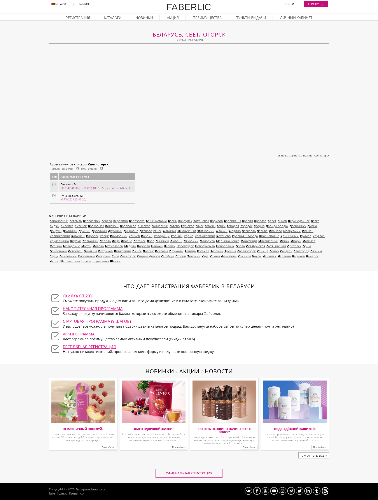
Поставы (161, 251)
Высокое (144, 226)
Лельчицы (90, 241)
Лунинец (162, 241)
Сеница (262, 251)
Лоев (150, 241)
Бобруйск (185, 221)
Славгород (301, 251)
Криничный (289, 236)
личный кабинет (296, 17)
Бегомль (76, 221)
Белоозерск (91, 221)
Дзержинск (298, 226)
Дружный (115, 231)
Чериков (298, 256)
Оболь (240, 246)
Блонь (172, 221)
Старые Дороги (148, 256)
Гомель (210, 226)
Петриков (105, 251)
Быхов (282, 221)
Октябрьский (276, 246)
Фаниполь (228, 256)
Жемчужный (186, 231)
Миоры (295, 241)
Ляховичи (191, 241)
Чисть (54, 261)
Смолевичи (86, 256)
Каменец (78, 236)
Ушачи (215, 256)
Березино (120, 221)
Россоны (216, 251)
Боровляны (232, 221)
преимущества (207, 17)
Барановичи (59, 221)
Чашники (269, 256)
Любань (176, 241)
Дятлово (146, 231)
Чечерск (312, 256)
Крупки (75, 241)
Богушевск (201, 221)
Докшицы (70, 231)
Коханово (223, 236)
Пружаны (176, 251)
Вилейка (67, 226)
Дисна (312, 226)
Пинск (137, 251)
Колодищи (162, 236)
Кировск (92, 236)
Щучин (115, 261)
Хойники (244, 256)
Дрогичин (99, 231)
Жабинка (169, 231)
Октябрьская (255, 246)
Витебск (81, 226)
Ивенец (307, 231)
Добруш (55, 231)
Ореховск (294, 246)
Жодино (235, 231)
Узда (205, 256)
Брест (272, 221)
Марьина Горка (227, 241)
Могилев (309, 241)
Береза (107, 221)
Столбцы (167, 256)
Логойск (139, 241)
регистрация (78, 17)
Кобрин (146, 236)
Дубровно (131, 231)
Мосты (86, 246)
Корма (188, 236)
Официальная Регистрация (189, 473)
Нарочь (157, 246)
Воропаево (128, 226)
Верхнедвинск (299, 221)
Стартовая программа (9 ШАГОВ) (97, 321)
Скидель (286, 251)
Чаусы (256, 256)
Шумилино (101, 261)
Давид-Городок (277, 226)
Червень (284, 256)
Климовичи (118, 236)
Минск (284, 241)
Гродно (259, 226)
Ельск (157, 231)
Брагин (247, 221)
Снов (115, 256)
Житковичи (205, 231)
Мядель (130, 246)
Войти (289, 4)
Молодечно (71, 246)
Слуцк (54, 256)
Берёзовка (137, 221)
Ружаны (230, 251)
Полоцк (148, 251)
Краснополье (269, 236)
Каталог (84, 4)
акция (173, 17)
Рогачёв (203, 251)
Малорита (207, 241)
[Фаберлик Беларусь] (189, 9)
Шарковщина (70, 261)
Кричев (305, 236)
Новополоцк (225, 246)
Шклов (86, 261)
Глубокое (187, 226)
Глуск (199, 226)
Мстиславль (114, 246)
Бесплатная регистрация (89, 346)
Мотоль (98, 246)
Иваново (275, 231)
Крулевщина (59, 241)
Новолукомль (205, 246)
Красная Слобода (245, 236)
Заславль (249, 231)
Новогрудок (185, 246)
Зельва (262, 231)
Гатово (175, 226)
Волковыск (96, 226)
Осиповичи (58, 251)
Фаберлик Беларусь (90, 489)
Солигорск (128, 256)
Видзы (54, 226)
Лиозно (126, 241)
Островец (75, 251)
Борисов (216, 221)
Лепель (105, 241)
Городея (233, 226)
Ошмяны (90, 251)
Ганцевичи (160, 226)
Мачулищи (249, 241)
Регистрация (316, 4)
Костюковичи (205, 236)
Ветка (315, 221)
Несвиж (169, 246)
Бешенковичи (156, 221)
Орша (307, 246)
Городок (246, 226)
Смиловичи (68, 256)
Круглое (319, 236)
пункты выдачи (251, 17)
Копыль (176, 236)
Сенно (274, 251)
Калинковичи (60, 236)
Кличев (134, 236)
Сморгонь (103, 256)
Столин (180, 256)
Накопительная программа (92, 308)
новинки (144, 17)
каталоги (112, 17)
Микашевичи (268, 241)
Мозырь (56, 246)
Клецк (104, 236)
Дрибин (84, 231)
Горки (221, 226)
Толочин (193, 256)
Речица (190, 251)
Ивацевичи (292, 231)
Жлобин (222, 231)
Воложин (112, 226)
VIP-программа (78, 334)
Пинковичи (122, 251)
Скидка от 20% (78, 295)
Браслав (260, 221)
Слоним (316, 251)
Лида (116, 241)
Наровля (143, 246)
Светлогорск (246, 251)
